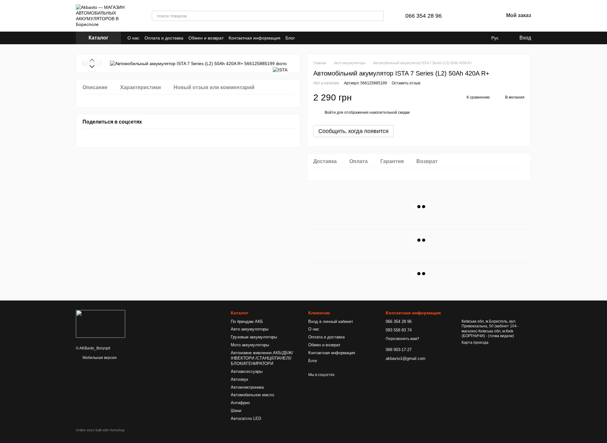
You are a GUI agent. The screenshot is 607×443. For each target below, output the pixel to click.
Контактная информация (254, 37)
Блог (290, 37)
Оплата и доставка (163, 37)
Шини (236, 410)
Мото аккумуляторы (250, 345)
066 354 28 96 (423, 16)
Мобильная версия (99, 357)
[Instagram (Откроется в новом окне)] (303, 37)
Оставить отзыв (406, 83)
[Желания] (482, 16)
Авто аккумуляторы (249, 329)
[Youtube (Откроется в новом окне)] (311, 37)
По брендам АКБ (247, 321)
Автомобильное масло (252, 394)
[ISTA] (280, 69)
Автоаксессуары (246, 371)
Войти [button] (330, 112)
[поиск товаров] (379, 16)
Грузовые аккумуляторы (254, 337)
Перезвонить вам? (402, 339)
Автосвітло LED (246, 418)
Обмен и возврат (206, 37)
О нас (133, 37)
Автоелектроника (247, 387)
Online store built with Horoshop (100, 430)
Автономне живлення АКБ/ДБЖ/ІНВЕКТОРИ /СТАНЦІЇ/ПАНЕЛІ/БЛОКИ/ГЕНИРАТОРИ (262, 358)
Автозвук (239, 379)
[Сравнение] (466, 16)
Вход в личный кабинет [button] (330, 321)
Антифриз (240, 402)
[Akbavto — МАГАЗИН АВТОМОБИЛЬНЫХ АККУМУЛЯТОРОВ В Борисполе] (100, 324)
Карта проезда (475, 342)
